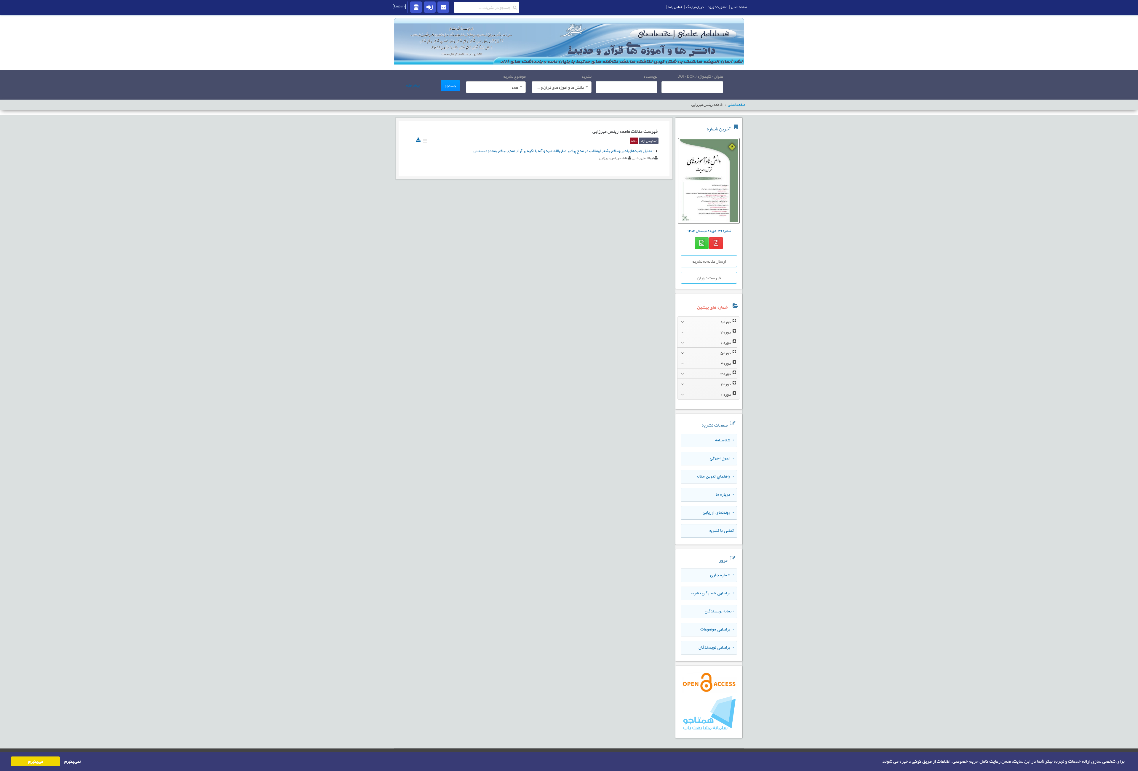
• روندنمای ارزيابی (718, 513)
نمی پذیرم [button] (72, 761)
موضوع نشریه (514, 76)
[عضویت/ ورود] (430, 6)
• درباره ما (725, 494)
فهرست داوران (709, 278)
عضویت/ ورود (717, 6)
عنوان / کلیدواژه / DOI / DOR (700, 76)
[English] (399, 6)
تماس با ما (675, 6)
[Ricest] (416, 6)
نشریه (586, 76)
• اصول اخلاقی (722, 458)
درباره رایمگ (695, 6)
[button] (880, 761)
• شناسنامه (724, 440)
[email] (443, 6)
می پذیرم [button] (35, 761)
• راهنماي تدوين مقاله (715, 476)
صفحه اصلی (739, 6)
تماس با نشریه (721, 531)
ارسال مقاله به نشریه (709, 261)
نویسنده (650, 76)
